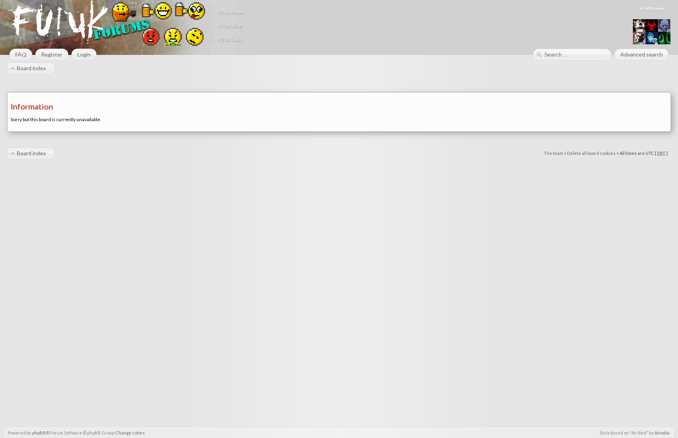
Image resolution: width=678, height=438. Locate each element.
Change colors (130, 432)
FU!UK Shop (229, 25)
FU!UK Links (230, 39)
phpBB (39, 432)
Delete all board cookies (591, 153)
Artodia (661, 432)
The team (553, 153)
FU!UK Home (230, 12)
